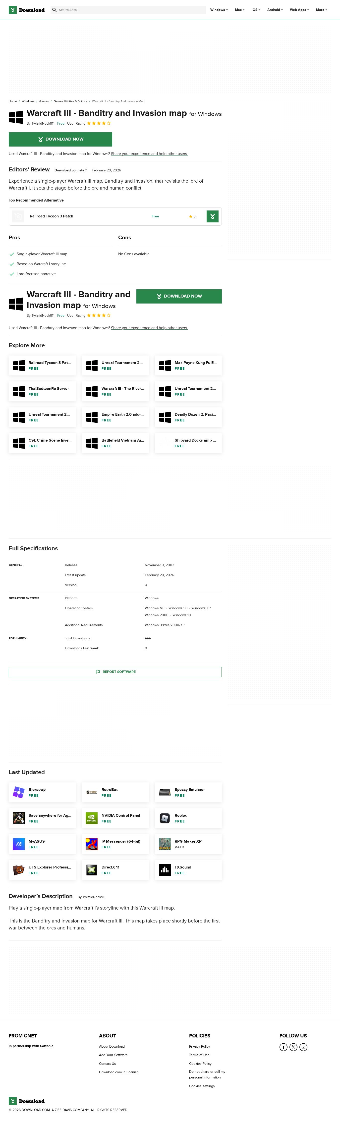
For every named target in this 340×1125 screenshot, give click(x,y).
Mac (238, 10)
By (41, 123)
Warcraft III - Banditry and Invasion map (124, 113)
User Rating (76, 123)
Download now (65, 139)
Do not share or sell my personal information (207, 1074)
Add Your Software (113, 1055)
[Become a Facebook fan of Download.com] (283, 1047)
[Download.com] (27, 10)
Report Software (119, 672)
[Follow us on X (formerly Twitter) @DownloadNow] (293, 1047)
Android (273, 10)
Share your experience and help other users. (149, 153)
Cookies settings (202, 1086)
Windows (217, 10)
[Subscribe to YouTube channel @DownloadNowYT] (303, 1047)
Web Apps (298, 10)
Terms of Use (199, 1055)
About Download (112, 1046)
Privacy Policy (199, 1046)
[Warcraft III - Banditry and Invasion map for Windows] (16, 117)
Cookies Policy (200, 1064)
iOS (254, 10)
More (320, 10)
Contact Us (107, 1064)
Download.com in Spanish (119, 1072)
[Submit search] (54, 10)
